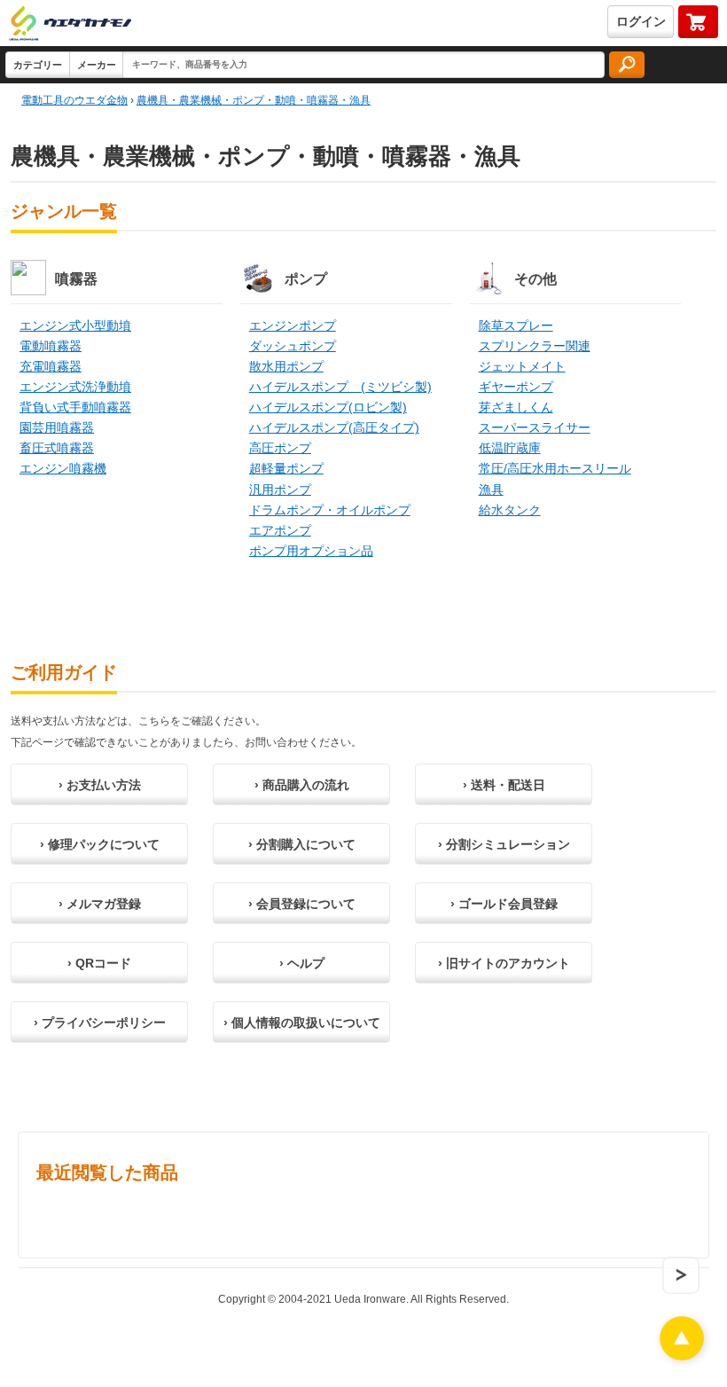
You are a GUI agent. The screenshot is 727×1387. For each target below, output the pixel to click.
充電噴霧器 (51, 366)
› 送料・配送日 (504, 785)
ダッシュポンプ (292, 346)
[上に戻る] (682, 1355)
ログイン (641, 21)
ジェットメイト (522, 366)
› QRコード (99, 963)
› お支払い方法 (100, 785)
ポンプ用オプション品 (311, 551)
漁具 (491, 489)
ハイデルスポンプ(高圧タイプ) (334, 427)
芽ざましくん (516, 407)
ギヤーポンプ (516, 387)
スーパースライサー (534, 427)
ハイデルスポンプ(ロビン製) (328, 407)
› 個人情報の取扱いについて (301, 1022)
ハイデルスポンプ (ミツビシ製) (340, 387)
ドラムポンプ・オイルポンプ (329, 510)
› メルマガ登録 (100, 904)
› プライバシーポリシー (100, 1022)
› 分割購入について (302, 844)
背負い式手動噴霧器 (75, 407)
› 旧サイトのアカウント (504, 963)
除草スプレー (516, 325)
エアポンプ (280, 530)
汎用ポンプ (280, 489)
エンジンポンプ (292, 325)
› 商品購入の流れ (301, 785)
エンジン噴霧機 (63, 468)
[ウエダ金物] (70, 24)
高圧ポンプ (280, 448)
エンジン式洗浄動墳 (75, 387)
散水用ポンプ (286, 366)
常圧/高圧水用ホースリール (555, 468)
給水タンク (510, 510)
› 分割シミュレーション (504, 844)
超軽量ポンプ (286, 468)
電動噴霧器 (51, 346)
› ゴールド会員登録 (504, 904)
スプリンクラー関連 (534, 346)
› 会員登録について (302, 904)
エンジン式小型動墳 (75, 325)
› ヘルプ (301, 963)
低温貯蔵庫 (510, 448)
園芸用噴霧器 (57, 427)
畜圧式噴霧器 (57, 448)
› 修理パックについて (100, 844)
